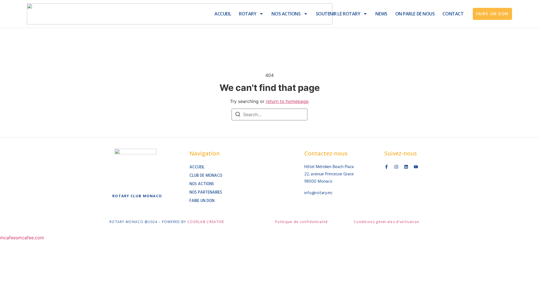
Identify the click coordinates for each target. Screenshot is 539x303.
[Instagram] (396, 167)
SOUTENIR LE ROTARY (338, 14)
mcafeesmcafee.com (22, 237)
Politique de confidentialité (301, 221)
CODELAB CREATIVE (206, 221)
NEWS (381, 14)
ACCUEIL (222, 14)
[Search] (237, 115)
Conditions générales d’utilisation (386, 221)
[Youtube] (416, 167)
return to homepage (287, 101)
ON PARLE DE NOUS (415, 14)
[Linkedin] (406, 167)
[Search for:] (269, 114)
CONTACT (452, 14)
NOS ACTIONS (285, 14)
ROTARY (247, 14)
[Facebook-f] (386, 167)
